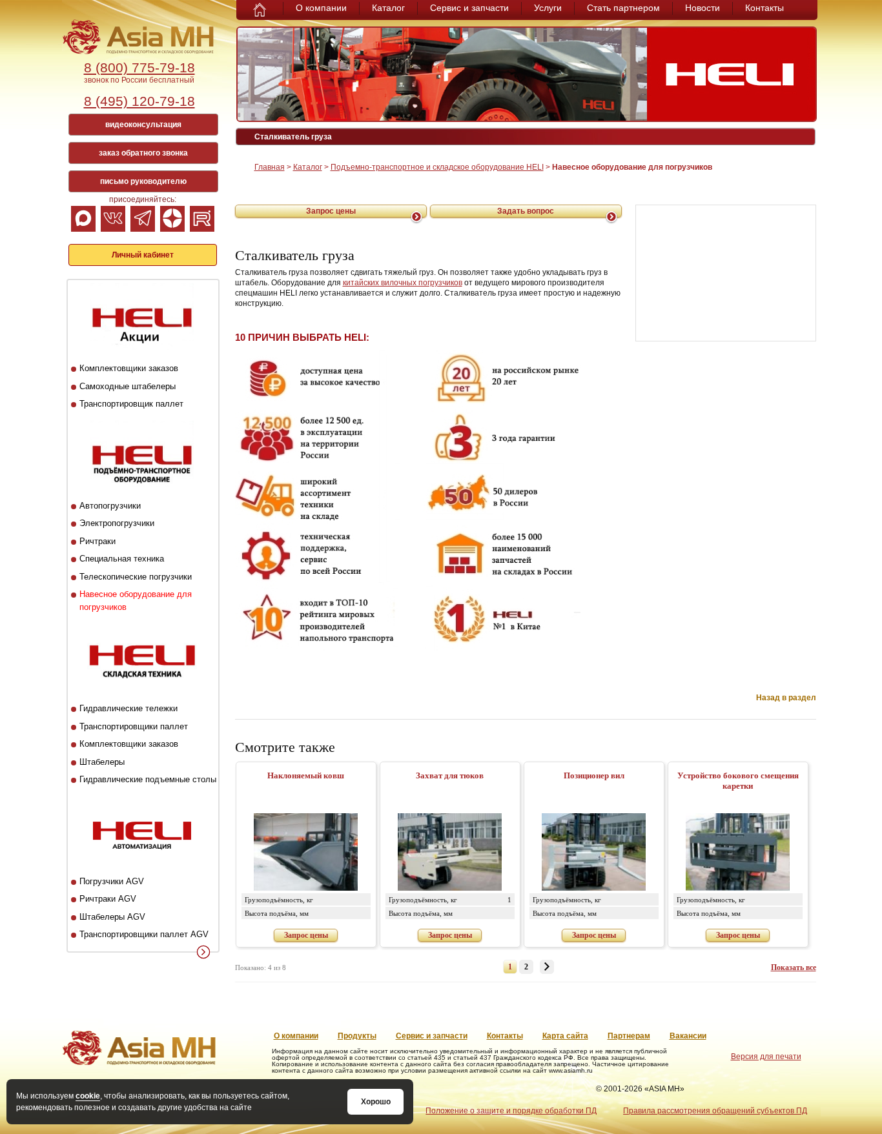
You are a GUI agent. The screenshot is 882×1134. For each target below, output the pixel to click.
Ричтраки (97, 541)
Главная (269, 167)
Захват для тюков (450, 775)
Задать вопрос (525, 211)
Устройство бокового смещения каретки (738, 781)
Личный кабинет (143, 254)
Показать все (793, 967)
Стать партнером (623, 8)
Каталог (388, 8)
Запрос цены (331, 211)
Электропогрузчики (116, 523)
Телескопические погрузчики (135, 577)
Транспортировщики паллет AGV (144, 934)
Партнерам (629, 1035)
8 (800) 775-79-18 (139, 67)
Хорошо (376, 1101)
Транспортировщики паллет (133, 726)
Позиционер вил (594, 775)
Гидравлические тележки (128, 708)
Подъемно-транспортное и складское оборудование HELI (437, 167)
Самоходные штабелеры (127, 386)
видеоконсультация (143, 124)
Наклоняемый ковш (305, 775)
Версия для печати (766, 1056)
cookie (88, 1095)
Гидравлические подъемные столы (147, 779)
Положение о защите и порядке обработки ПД (511, 1110)
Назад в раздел (786, 697)
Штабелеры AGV (112, 917)
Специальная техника (121, 558)
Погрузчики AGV (111, 881)
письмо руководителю (143, 181)
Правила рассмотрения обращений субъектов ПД (715, 1110)
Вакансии (688, 1035)
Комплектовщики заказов (128, 368)
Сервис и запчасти (469, 8)
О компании (321, 8)
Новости (702, 8)
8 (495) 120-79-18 (139, 101)
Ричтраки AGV (107, 899)
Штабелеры (102, 762)
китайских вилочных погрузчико (400, 282)
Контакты (764, 8)
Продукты (357, 1035)
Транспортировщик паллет (131, 404)
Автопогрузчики (110, 506)
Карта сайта (565, 1035)
